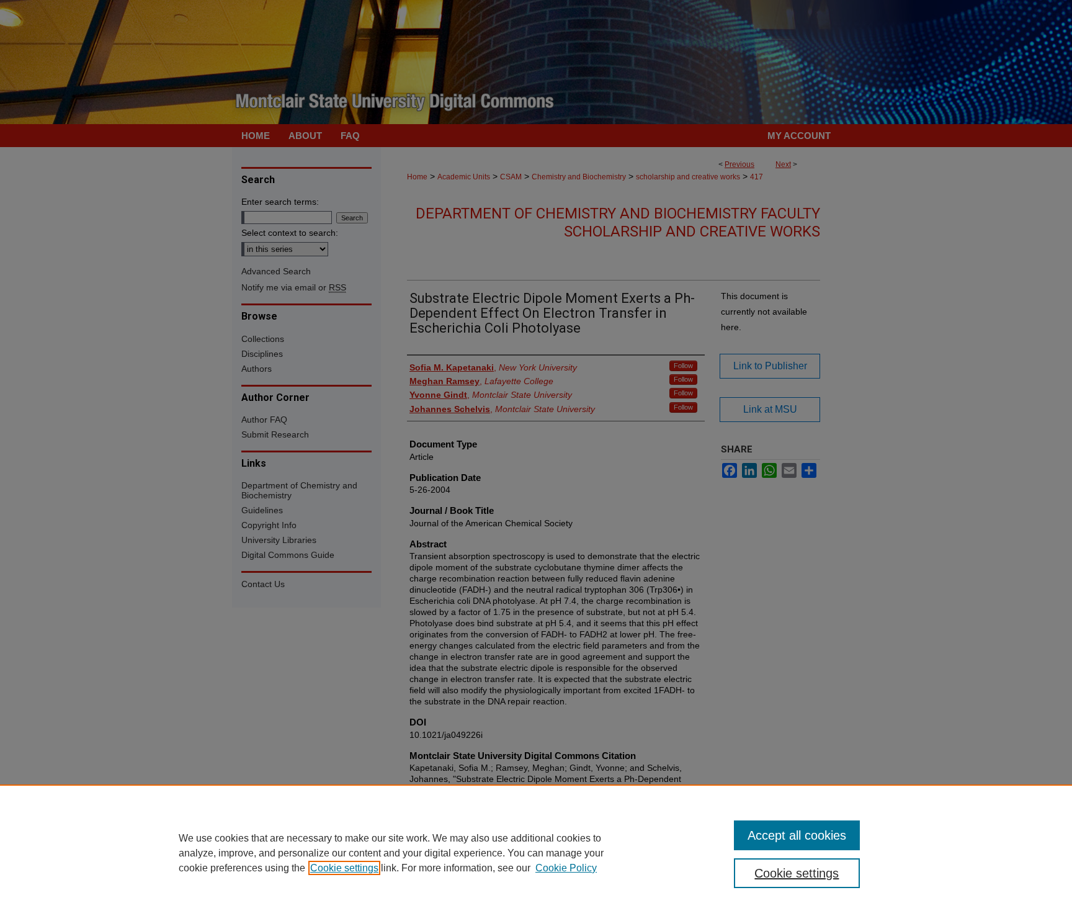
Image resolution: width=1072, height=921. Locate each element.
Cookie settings (344, 868)
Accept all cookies (797, 835)
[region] (536, 852)
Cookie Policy (566, 868)
